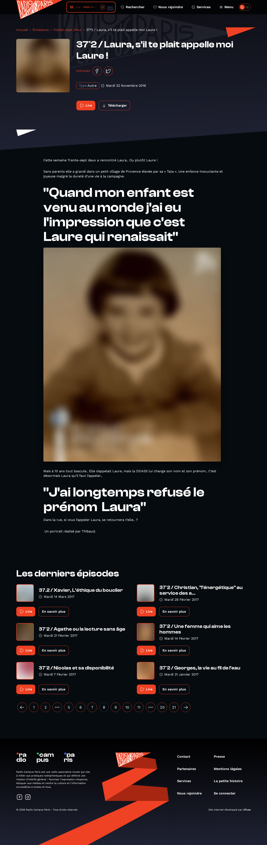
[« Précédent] (22, 707)
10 (127, 707)
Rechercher (135, 7)
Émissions (41, 30)
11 (138, 707)
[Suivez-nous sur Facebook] (19, 797)
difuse (247, 809)
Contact (183, 756)
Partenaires (186, 769)
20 (162, 707)
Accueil (22, 30)
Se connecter (225, 793)
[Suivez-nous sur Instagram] (28, 797)
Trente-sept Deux (67, 30)
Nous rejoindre (170, 7)
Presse (219, 756)
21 (174, 707)
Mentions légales (228, 769)
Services (204, 7)
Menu (228, 7)
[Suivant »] (185, 707)
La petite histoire (228, 781)
